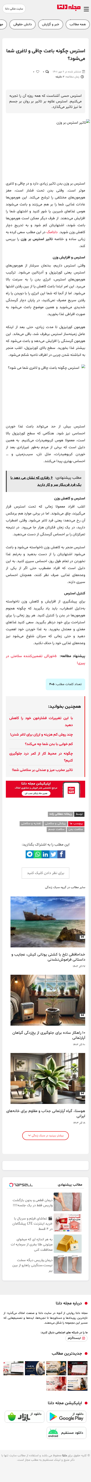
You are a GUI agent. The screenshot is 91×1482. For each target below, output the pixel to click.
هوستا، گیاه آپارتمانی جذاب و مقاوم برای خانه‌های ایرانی (45, 1114)
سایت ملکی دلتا (14, 9)
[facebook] (61, 854)
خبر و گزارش (50, 24)
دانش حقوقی (22, 24)
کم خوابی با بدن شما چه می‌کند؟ (49, 744)
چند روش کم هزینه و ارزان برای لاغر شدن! (41, 734)
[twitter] (53, 854)
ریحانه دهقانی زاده (60, 814)
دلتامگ (52, 232)
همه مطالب (78, 24)
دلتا (64, 1456)
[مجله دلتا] (68, 10)
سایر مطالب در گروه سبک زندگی (65, 888)
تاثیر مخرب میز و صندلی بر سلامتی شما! (42, 770)
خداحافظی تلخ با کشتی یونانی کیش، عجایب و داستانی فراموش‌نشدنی (48, 957)
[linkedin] (45, 854)
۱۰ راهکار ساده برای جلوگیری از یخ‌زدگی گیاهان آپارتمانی (48, 1035)
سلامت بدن (75, 829)
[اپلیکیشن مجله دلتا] (67, 1419)
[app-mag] (45, 796)
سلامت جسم (56, 829)
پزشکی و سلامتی (55, 823)
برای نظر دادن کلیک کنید (45, 873)
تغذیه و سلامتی (31, 823)
